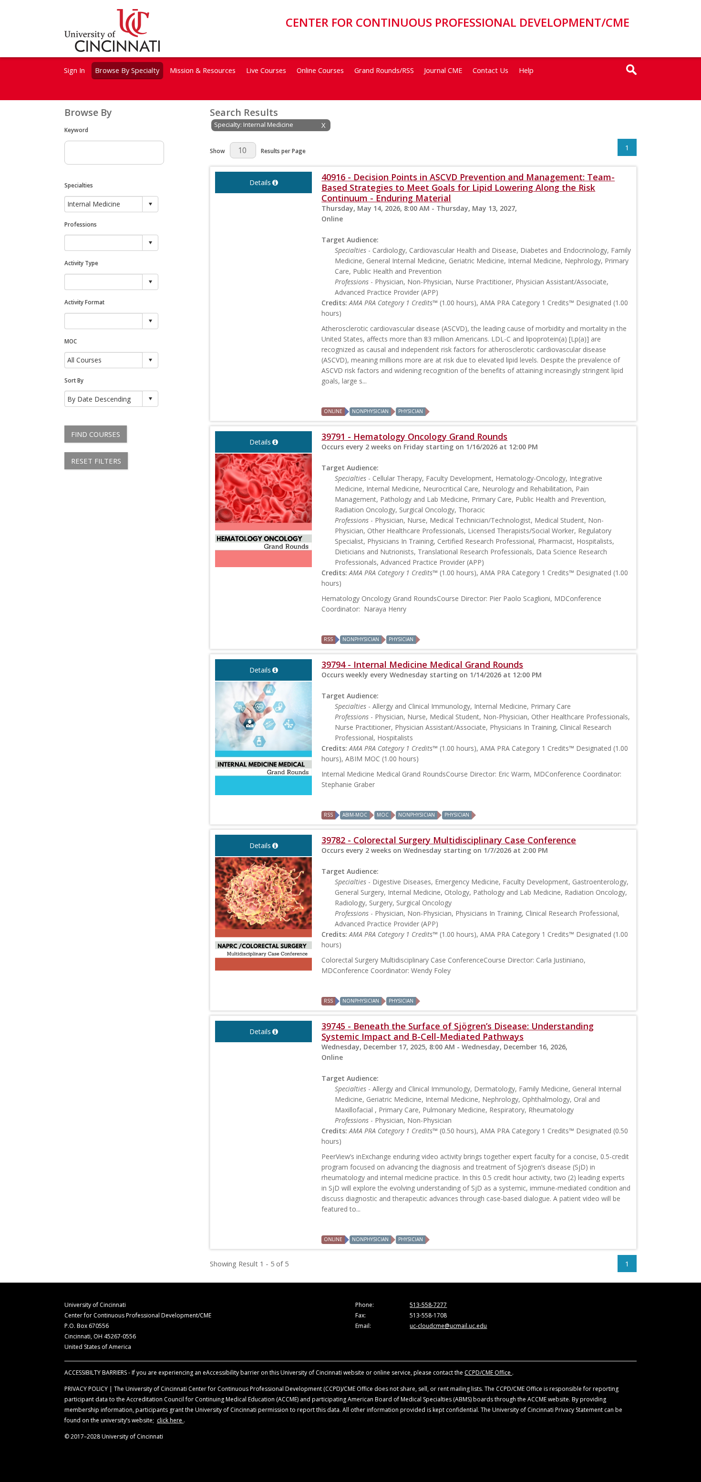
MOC (70, 341)
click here (170, 1420)
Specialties (78, 185)
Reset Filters (96, 461)
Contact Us (490, 70)
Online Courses (320, 70)
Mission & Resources (203, 70)
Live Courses (266, 70)
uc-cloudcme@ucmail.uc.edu (448, 1326)
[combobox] (103, 203)
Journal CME (443, 70)
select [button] (150, 204)
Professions (80, 224)
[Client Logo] (112, 49)
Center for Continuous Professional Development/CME (457, 22)
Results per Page (283, 151)
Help (526, 70)
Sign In (74, 70)
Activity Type (81, 263)
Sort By (73, 380)
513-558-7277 (428, 1305)
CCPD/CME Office (488, 1372)
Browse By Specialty (127, 70)
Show (217, 151)
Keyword (76, 130)
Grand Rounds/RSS (384, 70)
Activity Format (84, 302)
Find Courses (95, 434)
